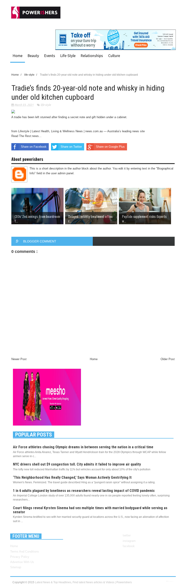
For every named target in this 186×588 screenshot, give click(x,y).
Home (17, 56)
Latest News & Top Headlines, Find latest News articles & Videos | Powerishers (83, 582)
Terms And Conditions (24, 551)
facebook (129, 546)
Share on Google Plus (110, 146)
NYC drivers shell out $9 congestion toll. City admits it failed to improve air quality (77, 464)
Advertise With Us (22, 562)
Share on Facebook (33, 146)
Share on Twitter (71, 146)
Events (49, 56)
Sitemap (15, 567)
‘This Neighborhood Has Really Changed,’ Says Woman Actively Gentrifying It (72, 477)
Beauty (33, 56)
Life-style (68, 56)
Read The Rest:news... (26, 136)
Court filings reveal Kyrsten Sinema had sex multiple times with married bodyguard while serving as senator (90, 510)
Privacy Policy (19, 556)
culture (114, 56)
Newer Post (19, 359)
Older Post (168, 359)
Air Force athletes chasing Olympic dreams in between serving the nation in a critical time (83, 447)
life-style (46, 104)
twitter (127, 535)
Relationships (92, 56)
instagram (129, 541)
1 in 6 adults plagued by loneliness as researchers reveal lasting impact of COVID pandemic (84, 490)
